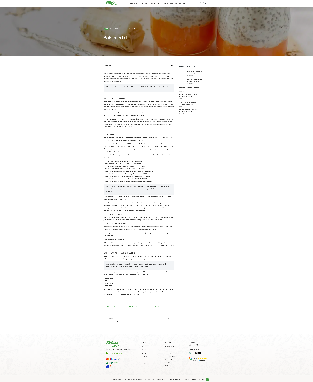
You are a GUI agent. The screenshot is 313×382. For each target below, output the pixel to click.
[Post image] (182, 73)
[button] (172, 65)
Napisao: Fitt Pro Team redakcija (119, 28)
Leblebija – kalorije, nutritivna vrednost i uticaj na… (189, 88)
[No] (311, 379)
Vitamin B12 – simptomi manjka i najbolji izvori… (194, 72)
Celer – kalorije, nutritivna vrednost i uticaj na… (188, 103)
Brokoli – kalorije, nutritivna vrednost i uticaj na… (188, 110)
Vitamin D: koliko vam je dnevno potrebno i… (195, 80)
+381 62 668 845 (116, 353)
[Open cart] (206, 3)
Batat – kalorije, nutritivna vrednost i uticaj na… (188, 95)
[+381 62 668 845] (107, 353)
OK (207, 379)
